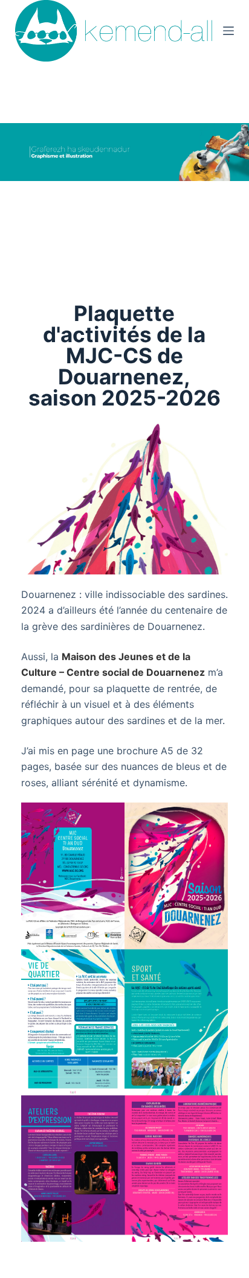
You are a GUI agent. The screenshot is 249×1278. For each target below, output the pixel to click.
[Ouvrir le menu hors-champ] (228, 30)
